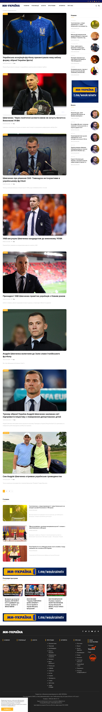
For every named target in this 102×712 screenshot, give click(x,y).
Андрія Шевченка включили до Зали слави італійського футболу (31, 355)
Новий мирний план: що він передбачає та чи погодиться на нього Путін (79, 137)
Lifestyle (6, 432)
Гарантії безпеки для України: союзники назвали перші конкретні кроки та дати (79, 160)
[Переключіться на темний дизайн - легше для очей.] (96, 5)
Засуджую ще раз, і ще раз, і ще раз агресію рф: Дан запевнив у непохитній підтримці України (79, 71)
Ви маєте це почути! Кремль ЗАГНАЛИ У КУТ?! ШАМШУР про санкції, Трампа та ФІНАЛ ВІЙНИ (12, 602)
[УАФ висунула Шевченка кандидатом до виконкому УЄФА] (34, 215)
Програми (51, 5)
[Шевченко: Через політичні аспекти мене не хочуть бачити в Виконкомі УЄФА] (34, 94)
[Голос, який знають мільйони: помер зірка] (95, 47)
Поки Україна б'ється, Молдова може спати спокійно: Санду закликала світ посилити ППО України (47, 547)
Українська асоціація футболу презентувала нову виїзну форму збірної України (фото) (32, 58)
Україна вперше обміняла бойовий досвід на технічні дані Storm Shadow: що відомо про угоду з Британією (79, 149)
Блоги (43, 5)
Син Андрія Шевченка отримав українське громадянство (32, 476)
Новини (26, 5)
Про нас (70, 5)
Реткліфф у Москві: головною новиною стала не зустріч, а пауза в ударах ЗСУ (79, 126)
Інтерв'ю (62, 5)
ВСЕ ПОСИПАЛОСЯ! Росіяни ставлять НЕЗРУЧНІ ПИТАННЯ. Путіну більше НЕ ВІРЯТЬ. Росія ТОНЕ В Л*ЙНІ (56, 603)
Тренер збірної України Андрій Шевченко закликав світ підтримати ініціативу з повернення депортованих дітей (32, 415)
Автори (73, 110)
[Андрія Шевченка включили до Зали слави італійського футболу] (34, 330)
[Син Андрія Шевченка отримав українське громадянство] (34, 452)
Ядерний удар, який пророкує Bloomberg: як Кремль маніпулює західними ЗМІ (78, 114)
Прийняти (7, 709)
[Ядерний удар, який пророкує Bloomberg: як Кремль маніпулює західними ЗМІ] (95, 114)
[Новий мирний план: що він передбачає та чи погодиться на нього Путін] (95, 137)
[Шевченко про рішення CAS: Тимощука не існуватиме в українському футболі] (34, 154)
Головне (73, 20)
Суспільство (74, 43)
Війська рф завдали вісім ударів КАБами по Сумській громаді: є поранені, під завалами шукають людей (79, 36)
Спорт (5, 13)
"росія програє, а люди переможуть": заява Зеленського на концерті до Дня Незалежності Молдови (47, 506)
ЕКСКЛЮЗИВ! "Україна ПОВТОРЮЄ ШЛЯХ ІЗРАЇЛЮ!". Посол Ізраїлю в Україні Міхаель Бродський (34, 603)
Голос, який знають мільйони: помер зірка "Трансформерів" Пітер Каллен (78, 47)
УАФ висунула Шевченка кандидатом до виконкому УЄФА (32, 238)
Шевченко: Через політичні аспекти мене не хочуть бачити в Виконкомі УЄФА (34, 119)
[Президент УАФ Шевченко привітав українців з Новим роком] (34, 272)
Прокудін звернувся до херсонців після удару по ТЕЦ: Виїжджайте (78, 59)
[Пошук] (99, 5)
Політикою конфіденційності (8, 705)
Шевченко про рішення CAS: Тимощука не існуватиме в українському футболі (31, 179)
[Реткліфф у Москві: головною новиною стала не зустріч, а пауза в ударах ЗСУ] (95, 126)
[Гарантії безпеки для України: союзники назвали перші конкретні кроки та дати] (95, 160)
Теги (14, 63)
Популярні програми (10, 578)
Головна (5, 10)
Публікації (35, 5)
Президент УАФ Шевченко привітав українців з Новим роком (34, 296)
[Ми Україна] (11, 5)
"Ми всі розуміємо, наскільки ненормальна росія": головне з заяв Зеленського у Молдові (47, 527)
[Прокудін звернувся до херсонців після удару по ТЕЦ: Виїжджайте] (95, 59)
